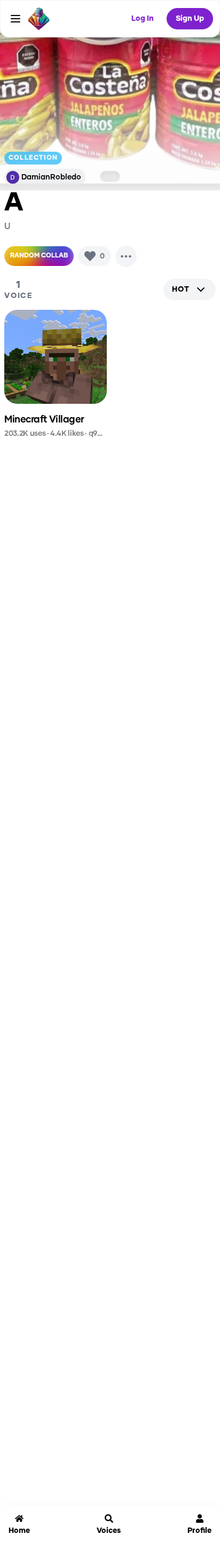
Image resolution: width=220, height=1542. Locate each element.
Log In (142, 18)
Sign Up (190, 18)
